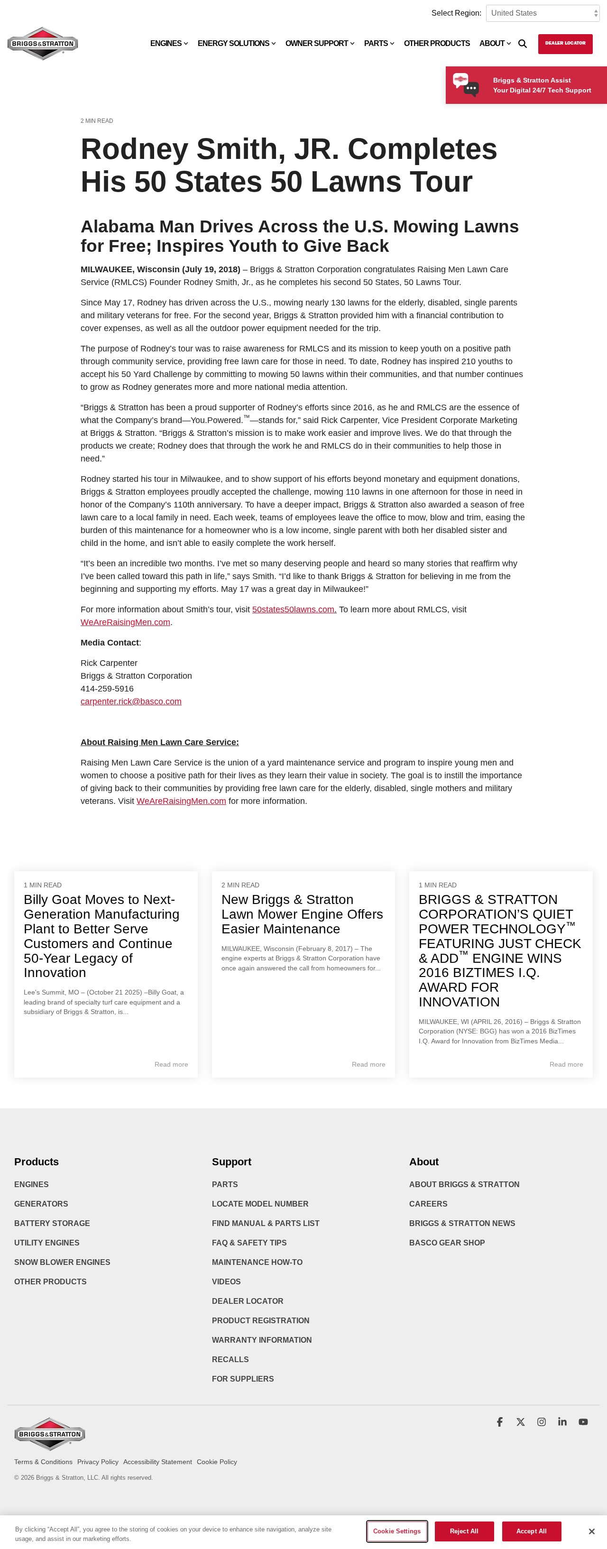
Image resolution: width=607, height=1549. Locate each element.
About (492, 43)
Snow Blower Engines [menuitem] (62, 1262)
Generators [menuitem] (41, 1204)
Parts (376, 43)
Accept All (531, 1531)
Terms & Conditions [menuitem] (43, 1462)
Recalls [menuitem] (230, 1359)
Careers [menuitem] (428, 1204)
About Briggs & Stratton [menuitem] (464, 1184)
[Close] (591, 1531)
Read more (171, 1064)
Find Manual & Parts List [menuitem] (266, 1223)
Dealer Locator (565, 43)
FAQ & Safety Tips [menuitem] (249, 1243)
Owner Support (316, 43)
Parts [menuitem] (225, 1184)
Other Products (437, 43)
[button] (501, 1423)
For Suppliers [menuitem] (243, 1379)
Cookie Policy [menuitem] (217, 1462)
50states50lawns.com (293, 609)
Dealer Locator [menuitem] (248, 1301)
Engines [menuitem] (31, 1184)
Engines (166, 43)
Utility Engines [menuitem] (47, 1243)
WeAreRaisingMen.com (125, 622)
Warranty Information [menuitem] (262, 1340)
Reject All (464, 1531)
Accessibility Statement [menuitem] (157, 1462)
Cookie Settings (397, 1531)
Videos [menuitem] (226, 1282)
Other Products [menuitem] (50, 1282)
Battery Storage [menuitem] (52, 1223)
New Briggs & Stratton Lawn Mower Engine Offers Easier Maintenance (302, 914)
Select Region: (456, 13)
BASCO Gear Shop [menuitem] (447, 1243)
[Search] (522, 44)
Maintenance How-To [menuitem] (257, 1262)
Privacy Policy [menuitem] (98, 1462)
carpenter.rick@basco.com (131, 701)
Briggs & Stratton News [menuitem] (462, 1223)
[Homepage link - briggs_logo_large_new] (49, 1447)
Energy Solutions (233, 43)
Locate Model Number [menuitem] (260, 1204)
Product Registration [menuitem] (261, 1321)
